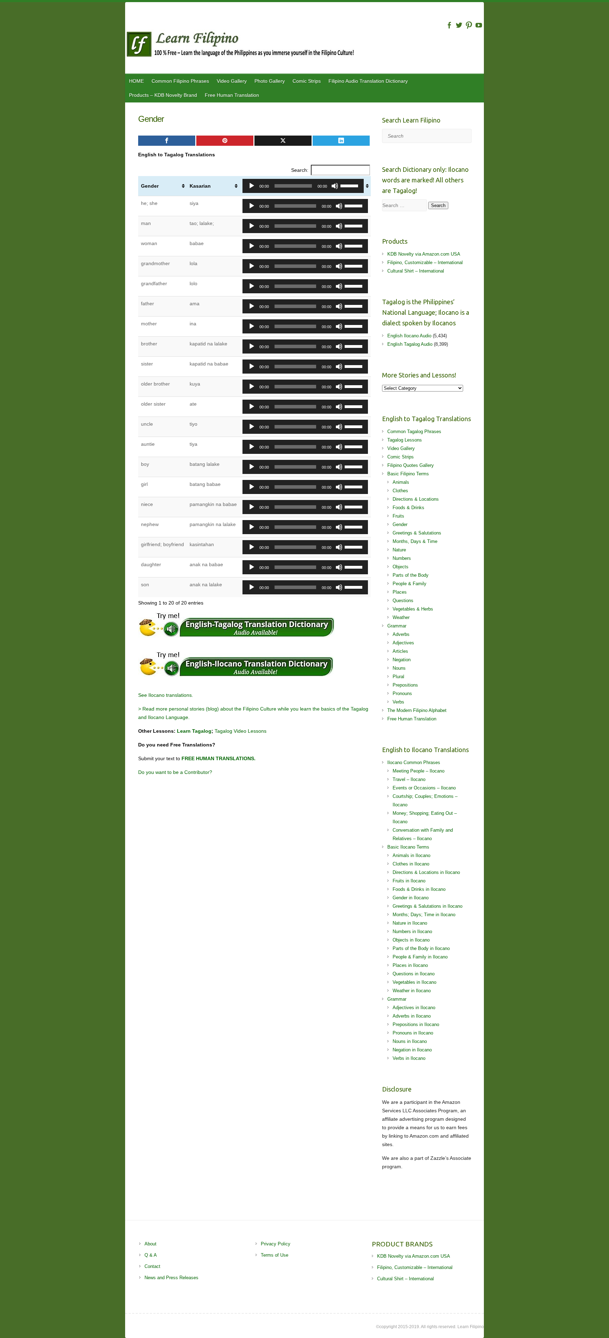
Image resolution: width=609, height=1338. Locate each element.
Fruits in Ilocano (409, 880)
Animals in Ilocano (411, 855)
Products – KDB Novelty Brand (163, 95)
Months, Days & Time (415, 541)
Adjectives (403, 642)
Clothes (400, 490)
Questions (403, 600)
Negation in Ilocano (412, 1049)
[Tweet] (283, 141)
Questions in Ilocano (414, 973)
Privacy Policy (275, 1243)
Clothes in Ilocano (411, 864)
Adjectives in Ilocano (414, 1007)
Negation (402, 659)
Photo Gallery (269, 81)
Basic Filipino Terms (408, 473)
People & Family (409, 583)
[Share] (166, 141)
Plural (398, 676)
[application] (303, 186)
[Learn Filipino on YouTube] (479, 25)
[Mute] (334, 185)
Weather (401, 617)
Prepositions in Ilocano (416, 1024)
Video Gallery (232, 81)
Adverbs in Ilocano (412, 1016)
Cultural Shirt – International (415, 271)
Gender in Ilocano (411, 897)
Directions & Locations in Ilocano (426, 872)
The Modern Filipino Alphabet (417, 710)
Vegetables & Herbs (413, 609)
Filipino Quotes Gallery (410, 465)
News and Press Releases (171, 1277)
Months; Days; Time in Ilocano (424, 914)
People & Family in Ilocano (420, 956)
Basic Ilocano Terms (408, 847)
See (143, 695)
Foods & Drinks (408, 507)
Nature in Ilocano (410, 923)
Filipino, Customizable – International (425, 262)
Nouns (399, 668)
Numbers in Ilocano (412, 931)
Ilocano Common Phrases (413, 762)
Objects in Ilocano (411, 940)
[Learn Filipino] (304, 45)
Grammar (396, 626)
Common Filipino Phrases (180, 81)
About (150, 1243)
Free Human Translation (232, 95)
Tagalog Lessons (404, 440)
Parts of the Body (411, 575)
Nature (399, 549)
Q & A (150, 1255)
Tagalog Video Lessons (240, 731)
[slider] (350, 185)
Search (438, 205)
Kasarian (200, 186)
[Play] (251, 185)
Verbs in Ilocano (409, 1058)
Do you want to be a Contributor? (175, 772)
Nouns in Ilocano (410, 1041)
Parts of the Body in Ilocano (421, 948)
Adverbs (401, 634)
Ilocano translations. (170, 695)
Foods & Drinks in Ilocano (419, 889)
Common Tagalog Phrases (414, 431)
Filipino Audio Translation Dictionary (368, 81)
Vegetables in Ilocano (414, 982)
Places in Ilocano (410, 965)
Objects (400, 566)
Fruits (398, 516)
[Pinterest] (224, 141)
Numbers (402, 558)
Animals (401, 482)
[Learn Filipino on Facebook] (449, 25)
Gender (150, 186)
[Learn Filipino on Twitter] (459, 25)
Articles (400, 651)
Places (400, 592)
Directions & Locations (416, 499)
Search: (299, 170)
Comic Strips (307, 81)
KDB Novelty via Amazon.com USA (423, 254)
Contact (152, 1266)
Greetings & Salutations (417, 533)
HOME (136, 81)
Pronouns (402, 693)
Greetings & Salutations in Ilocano (427, 906)
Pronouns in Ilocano (413, 1033)
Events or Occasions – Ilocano (424, 787)
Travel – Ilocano (409, 779)
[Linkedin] (341, 141)
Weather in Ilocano (412, 990)
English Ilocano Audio (409, 335)
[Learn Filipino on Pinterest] (469, 25)
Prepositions (405, 685)
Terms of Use (274, 1255)
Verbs (398, 702)
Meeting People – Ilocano (418, 771)
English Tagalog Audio (409, 344)
